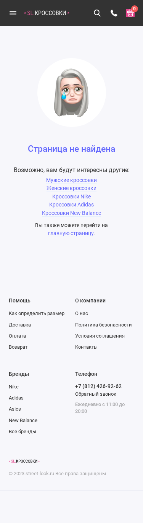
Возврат (18, 347)
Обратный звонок (95, 394)
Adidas (16, 398)
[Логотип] (24, 461)
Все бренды (22, 431)
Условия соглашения (100, 336)
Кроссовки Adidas (71, 204)
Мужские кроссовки (71, 180)
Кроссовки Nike (71, 196)
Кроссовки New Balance (71, 213)
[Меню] (13, 13)
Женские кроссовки (71, 188)
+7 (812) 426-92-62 (98, 386)
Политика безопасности (103, 325)
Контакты (86, 347)
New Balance (23, 420)
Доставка (20, 325)
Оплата (17, 336)
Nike (14, 387)
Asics (15, 409)
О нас (81, 313)
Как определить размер (36, 313)
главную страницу (70, 233)
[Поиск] (97, 13)
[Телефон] (114, 13)
